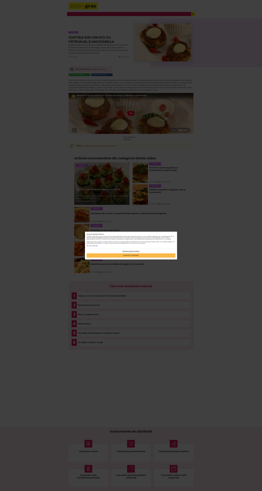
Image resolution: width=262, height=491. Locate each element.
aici (97, 245)
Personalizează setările (131, 251)
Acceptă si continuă (131, 255)
